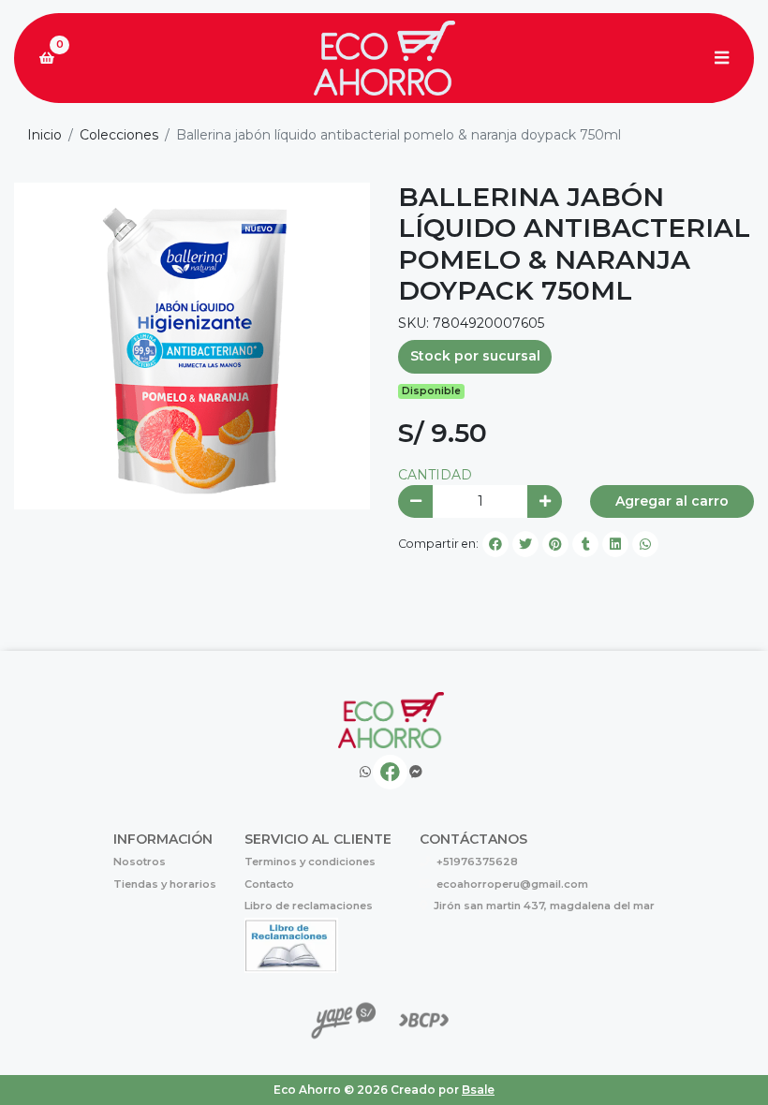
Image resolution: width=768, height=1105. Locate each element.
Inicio (44, 134)
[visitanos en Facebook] (390, 772)
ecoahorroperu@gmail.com (512, 884)
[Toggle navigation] (721, 58)
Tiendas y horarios (164, 884)
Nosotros (139, 861)
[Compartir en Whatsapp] (645, 544)
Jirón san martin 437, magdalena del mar (544, 905)
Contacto (269, 884)
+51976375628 (477, 861)
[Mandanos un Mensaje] (415, 772)
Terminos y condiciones (310, 861)
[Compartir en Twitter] (525, 544)
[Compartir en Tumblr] (585, 544)
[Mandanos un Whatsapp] (365, 772)
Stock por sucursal (475, 355)
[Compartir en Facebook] (495, 544)
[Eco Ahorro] (384, 58)
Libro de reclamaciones (308, 905)
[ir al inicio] (391, 720)
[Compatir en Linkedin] (615, 544)
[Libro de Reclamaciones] (291, 943)
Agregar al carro (672, 501)
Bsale (478, 1090)
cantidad (435, 474)
